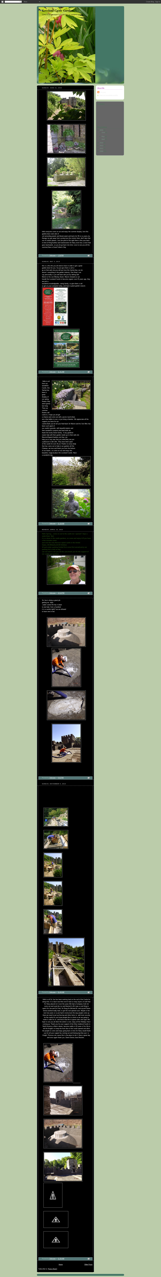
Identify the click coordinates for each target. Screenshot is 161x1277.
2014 (102, 143)
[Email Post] (89, 255)
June (103, 132)
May (103, 136)
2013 (102, 146)
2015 (102, 130)
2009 (102, 151)
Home (61, 1264)
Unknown (103, 92)
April (103, 139)
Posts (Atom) (52, 1269)
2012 (102, 148)
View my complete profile (108, 95)
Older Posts (88, 1264)
